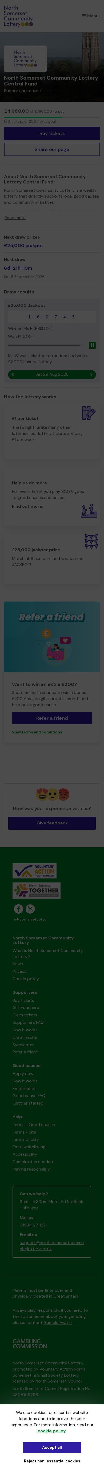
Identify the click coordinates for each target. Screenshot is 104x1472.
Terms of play (26, 1139)
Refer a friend (25, 1052)
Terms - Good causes (34, 1124)
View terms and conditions (37, 732)
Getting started (28, 1103)
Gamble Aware (57, 1322)
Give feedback (52, 823)
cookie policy (52, 1431)
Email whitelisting (29, 1147)
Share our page (52, 149)
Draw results (25, 1037)
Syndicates (23, 1045)
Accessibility (25, 1154)
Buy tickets (52, 133)
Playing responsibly (31, 1169)
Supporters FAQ (28, 1022)
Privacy (20, 971)
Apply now (23, 1073)
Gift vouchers (26, 1007)
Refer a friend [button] (52, 718)
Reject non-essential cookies (52, 1461)
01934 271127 (33, 1225)
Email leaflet (24, 1088)
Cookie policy (26, 979)
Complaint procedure (33, 1161)
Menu (93, 16)
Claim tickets (25, 1015)
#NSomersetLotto (30, 919)
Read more (15, 217)
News (18, 964)
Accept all (52, 1447)
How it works (25, 1030)
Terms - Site (24, 1132)
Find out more (27, 506)
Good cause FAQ (29, 1095)
